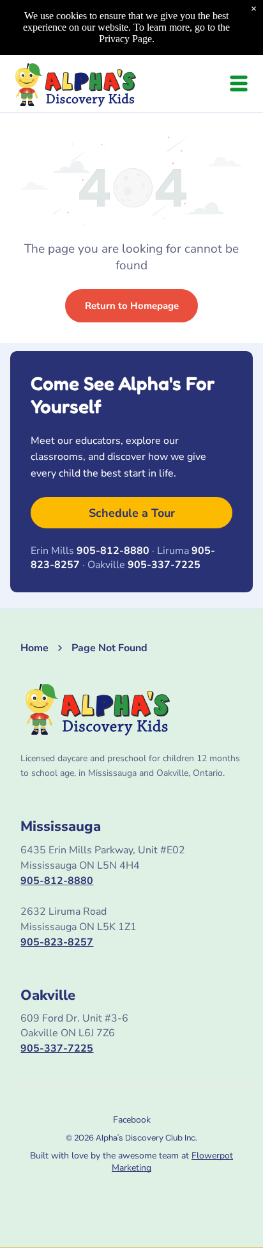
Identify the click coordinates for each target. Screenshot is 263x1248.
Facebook (132, 1120)
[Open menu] (239, 83)
